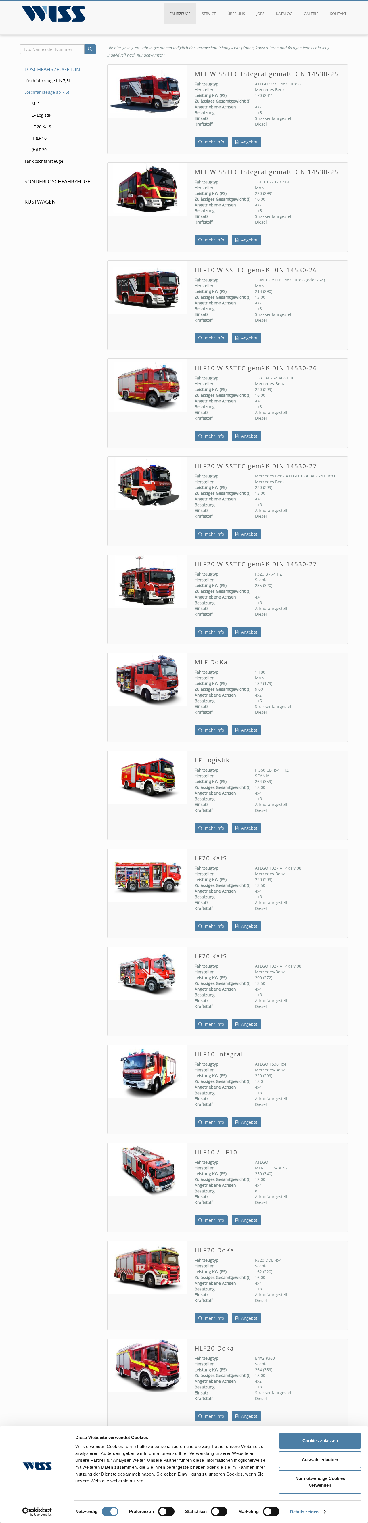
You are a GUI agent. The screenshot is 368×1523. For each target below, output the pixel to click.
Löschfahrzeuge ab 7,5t (46, 92)
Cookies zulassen (320, 1440)
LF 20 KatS (41, 126)
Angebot (248, 142)
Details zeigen (304, 1511)
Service (209, 13)
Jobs (260, 13)
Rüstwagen (40, 201)
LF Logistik (41, 115)
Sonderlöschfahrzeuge (57, 181)
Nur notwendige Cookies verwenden (320, 1482)
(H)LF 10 (39, 138)
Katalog (284, 13)
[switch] (166, 1511)
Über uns (236, 13)
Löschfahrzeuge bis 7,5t (47, 80)
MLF (35, 103)
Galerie (311, 13)
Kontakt (338, 13)
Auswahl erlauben (320, 1459)
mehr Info (214, 142)
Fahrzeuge (180, 13)
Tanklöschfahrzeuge (43, 161)
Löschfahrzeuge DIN (52, 69)
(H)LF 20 (39, 149)
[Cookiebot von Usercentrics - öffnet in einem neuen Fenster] (37, 1511)
